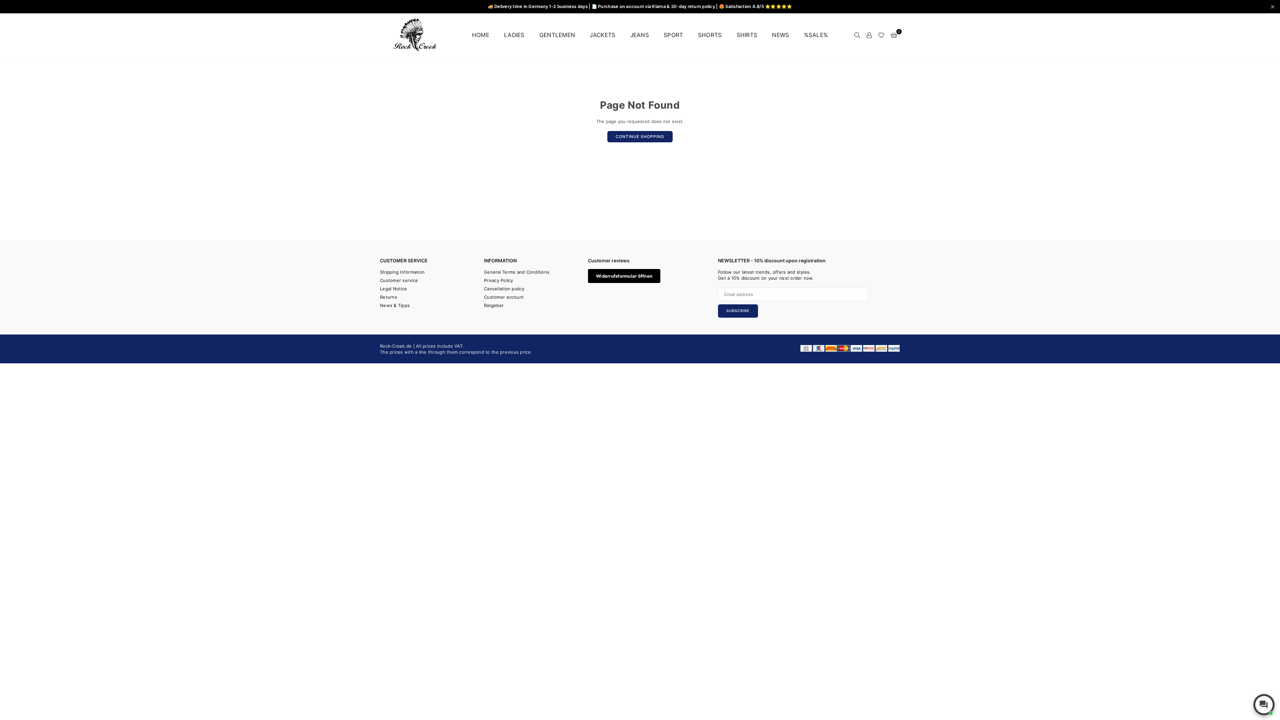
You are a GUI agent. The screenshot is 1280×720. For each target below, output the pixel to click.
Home (480, 35)
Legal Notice (393, 288)
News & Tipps (395, 305)
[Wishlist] (881, 35)
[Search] (857, 35)
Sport (673, 35)
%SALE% (816, 35)
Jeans (639, 35)
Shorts (710, 35)
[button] (894, 35)
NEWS (780, 35)
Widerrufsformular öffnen (624, 276)
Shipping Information (402, 272)
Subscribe (738, 310)
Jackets (602, 35)
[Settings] (869, 35)
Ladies (514, 35)
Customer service (399, 280)
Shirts (747, 35)
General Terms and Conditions (516, 272)
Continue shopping (640, 136)
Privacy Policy (498, 280)
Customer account (504, 297)
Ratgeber (494, 305)
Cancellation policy (504, 288)
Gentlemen (557, 35)
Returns (388, 297)
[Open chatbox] (1264, 704)
